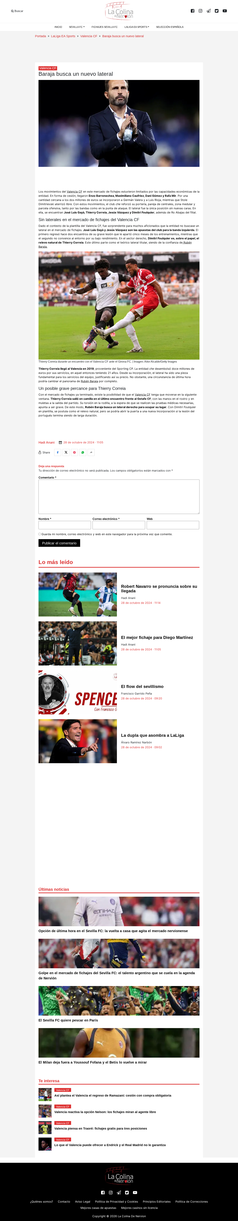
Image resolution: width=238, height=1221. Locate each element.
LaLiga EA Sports (63, 36)
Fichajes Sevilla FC (105, 27)
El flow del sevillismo (142, 686)
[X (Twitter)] (216, 11)
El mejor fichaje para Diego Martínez (157, 637)
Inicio (58, 27)
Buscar (18, 11)
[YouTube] (225, 11)
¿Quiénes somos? (41, 1201)
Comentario (47, 477)
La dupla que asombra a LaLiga (152, 735)
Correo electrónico (106, 519)
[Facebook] (192, 11)
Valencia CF (88, 36)
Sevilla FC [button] (76, 27)
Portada (40, 36)
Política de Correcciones (191, 1201)
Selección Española (169, 27)
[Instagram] (200, 11)
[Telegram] (208, 11)
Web (150, 519)
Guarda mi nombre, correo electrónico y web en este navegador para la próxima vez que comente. (106, 534)
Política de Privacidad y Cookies (116, 1201)
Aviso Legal (82, 1201)
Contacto (64, 1201)
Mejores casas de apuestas (98, 1208)
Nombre (45, 519)
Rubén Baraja (89, 381)
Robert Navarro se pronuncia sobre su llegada (159, 588)
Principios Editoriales (157, 1201)
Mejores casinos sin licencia (139, 1208)
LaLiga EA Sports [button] (136, 27)
